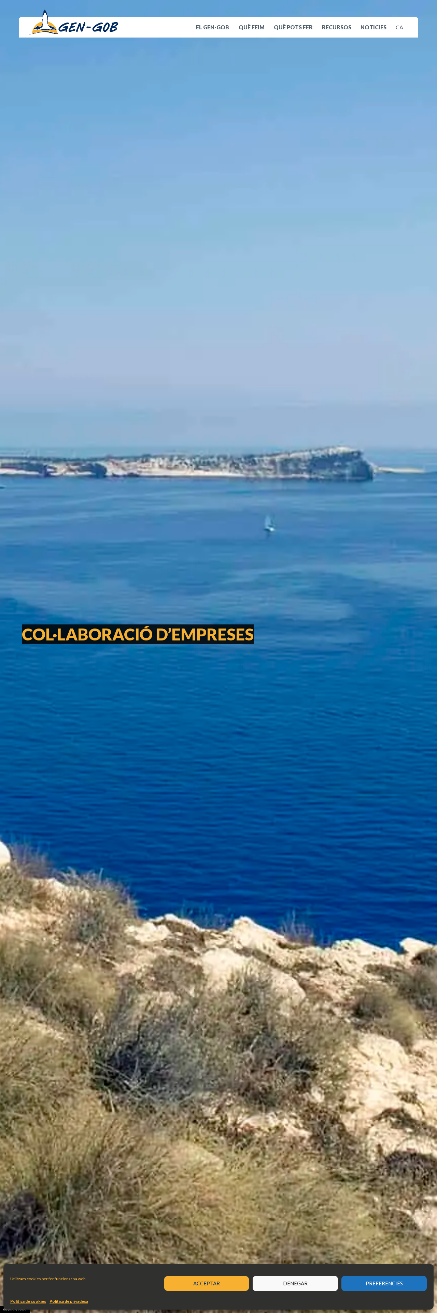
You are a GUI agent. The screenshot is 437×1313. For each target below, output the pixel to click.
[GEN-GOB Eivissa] (74, 22)
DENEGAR (295, 1283)
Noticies (373, 27)
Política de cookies (28, 1301)
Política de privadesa (69, 1301)
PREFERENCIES (384, 1283)
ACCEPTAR (206, 1283)
